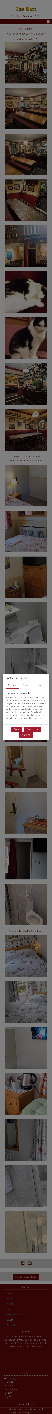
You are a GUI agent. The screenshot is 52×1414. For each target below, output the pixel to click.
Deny (16, 729)
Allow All (26, 735)
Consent (12, 685)
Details (26, 685)
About (39, 685)
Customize (32, 729)
